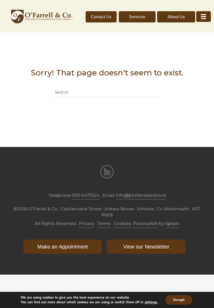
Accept (179, 299)
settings (151, 302)
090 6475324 (85, 195)
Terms (104, 223)
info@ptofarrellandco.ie (141, 195)
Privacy (86, 223)
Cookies (122, 223)
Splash (172, 223)
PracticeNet (145, 223)
